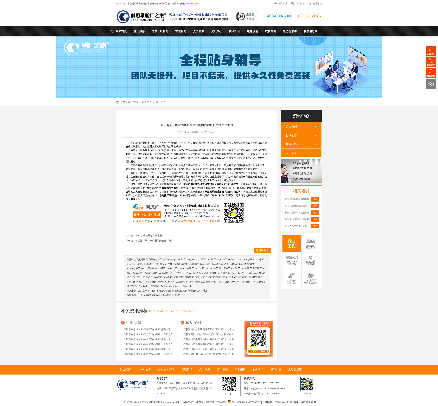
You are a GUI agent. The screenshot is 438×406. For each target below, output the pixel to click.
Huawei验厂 (156, 277)
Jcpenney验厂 (133, 268)
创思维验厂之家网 (218, 273)
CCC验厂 (211, 259)
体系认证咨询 (166, 369)
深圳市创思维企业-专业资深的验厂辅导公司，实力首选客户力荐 (158, 339)
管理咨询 (186, 369)
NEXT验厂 (222, 259)
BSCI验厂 (247, 281)
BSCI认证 (200, 277)
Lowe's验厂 (246, 268)
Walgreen (191, 259)
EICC (234, 277)
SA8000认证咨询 (220, 264)
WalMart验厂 (151, 281)
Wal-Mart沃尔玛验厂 (171, 286)
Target (174, 259)
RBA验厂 (242, 277)
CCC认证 (201, 259)
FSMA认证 (171, 268)
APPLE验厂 (178, 277)
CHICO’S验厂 (211, 268)
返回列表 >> (262, 250)
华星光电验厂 (155, 259)
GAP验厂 (189, 268)
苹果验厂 (189, 277)
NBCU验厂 (149, 264)
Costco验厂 (258, 259)
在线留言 (300, 3)
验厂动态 (160, 102)
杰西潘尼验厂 (251, 264)
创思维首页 (126, 369)
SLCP (133, 277)
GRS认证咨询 (147, 268)
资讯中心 (146, 102)
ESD (241, 264)
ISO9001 (190, 281)
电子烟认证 (161, 264)
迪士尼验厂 (224, 268)
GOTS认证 (160, 268)
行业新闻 (133, 322)
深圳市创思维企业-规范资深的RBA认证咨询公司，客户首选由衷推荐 (160, 354)
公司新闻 (291, 126)
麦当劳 (166, 259)
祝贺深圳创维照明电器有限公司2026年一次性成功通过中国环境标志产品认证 (224, 329)
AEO (255, 273)
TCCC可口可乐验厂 (140, 286)
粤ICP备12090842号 (216, 402)
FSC (148, 277)
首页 (136, 102)
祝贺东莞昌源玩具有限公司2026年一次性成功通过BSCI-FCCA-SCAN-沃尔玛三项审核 (228, 334)
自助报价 (240, 369)
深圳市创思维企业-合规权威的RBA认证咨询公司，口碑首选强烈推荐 (160, 344)
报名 (315, 199)
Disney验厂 (188, 286)
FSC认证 (141, 277)
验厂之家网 (143, 290)
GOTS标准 (194, 264)
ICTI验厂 (242, 273)
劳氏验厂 (257, 268)
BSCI (208, 277)
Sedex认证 (200, 281)
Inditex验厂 (205, 264)
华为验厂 (167, 277)
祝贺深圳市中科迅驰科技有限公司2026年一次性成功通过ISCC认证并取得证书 (224, 339)
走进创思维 (295, 369)
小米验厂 (180, 273)
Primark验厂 (138, 273)
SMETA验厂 (212, 281)
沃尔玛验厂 (138, 281)
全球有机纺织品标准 (178, 264)
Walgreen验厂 (151, 273)
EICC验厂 (216, 277)
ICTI (250, 273)
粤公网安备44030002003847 (246, 402)
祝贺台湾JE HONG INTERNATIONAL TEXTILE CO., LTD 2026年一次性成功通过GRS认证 (230, 354)
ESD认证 (234, 264)
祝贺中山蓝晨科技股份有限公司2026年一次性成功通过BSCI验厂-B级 (219, 344)
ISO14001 (236, 281)
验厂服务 (145, 369)
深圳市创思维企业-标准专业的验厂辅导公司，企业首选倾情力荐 (158, 349)
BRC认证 (199, 268)
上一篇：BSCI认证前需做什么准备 (144, 235)
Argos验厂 (164, 273)
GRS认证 (226, 277)
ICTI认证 (232, 273)
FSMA (181, 268)
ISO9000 (162, 281)
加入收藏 (283, 3)
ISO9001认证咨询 (176, 281)
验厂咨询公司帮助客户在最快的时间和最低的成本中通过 (180, 290)
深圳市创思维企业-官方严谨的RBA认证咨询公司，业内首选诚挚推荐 (160, 334)
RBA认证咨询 (255, 277)
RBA (129, 281)
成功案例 (193, 322)
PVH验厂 (235, 268)
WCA (195, 273)
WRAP (189, 273)
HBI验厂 (182, 259)
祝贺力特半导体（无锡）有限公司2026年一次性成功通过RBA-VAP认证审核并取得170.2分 (230, 349)
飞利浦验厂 (142, 259)
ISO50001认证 (245, 259)
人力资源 (204, 369)
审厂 (172, 273)
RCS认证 (131, 264)
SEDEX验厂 (224, 281)
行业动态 (291, 135)
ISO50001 (232, 259)
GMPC (140, 264)
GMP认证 (203, 273)
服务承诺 (258, 369)
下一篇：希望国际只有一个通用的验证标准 (148, 240)
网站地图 (317, 3)
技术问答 (291, 144)
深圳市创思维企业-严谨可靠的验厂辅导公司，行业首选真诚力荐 (158, 329)
